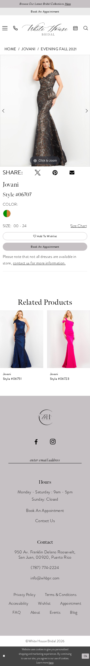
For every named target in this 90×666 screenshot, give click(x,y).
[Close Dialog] (4, 656)
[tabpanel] (45, 111)
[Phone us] (15, 28)
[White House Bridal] (45, 29)
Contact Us (45, 521)
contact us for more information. (39, 263)
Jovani (29, 49)
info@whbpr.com (44, 578)
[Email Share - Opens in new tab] (72, 172)
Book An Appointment (45, 246)
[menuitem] (15, 28)
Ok (86, 656)
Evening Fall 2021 (58, 49)
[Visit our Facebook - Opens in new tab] (36, 442)
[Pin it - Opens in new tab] (55, 172)
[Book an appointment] (75, 28)
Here (68, 4)
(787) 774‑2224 (45, 567)
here (51, 662)
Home (10, 49)
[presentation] (21, 339)
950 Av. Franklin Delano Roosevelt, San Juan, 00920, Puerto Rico (44, 554)
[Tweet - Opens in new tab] (37, 172)
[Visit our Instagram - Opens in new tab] (53, 442)
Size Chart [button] (78, 225)
